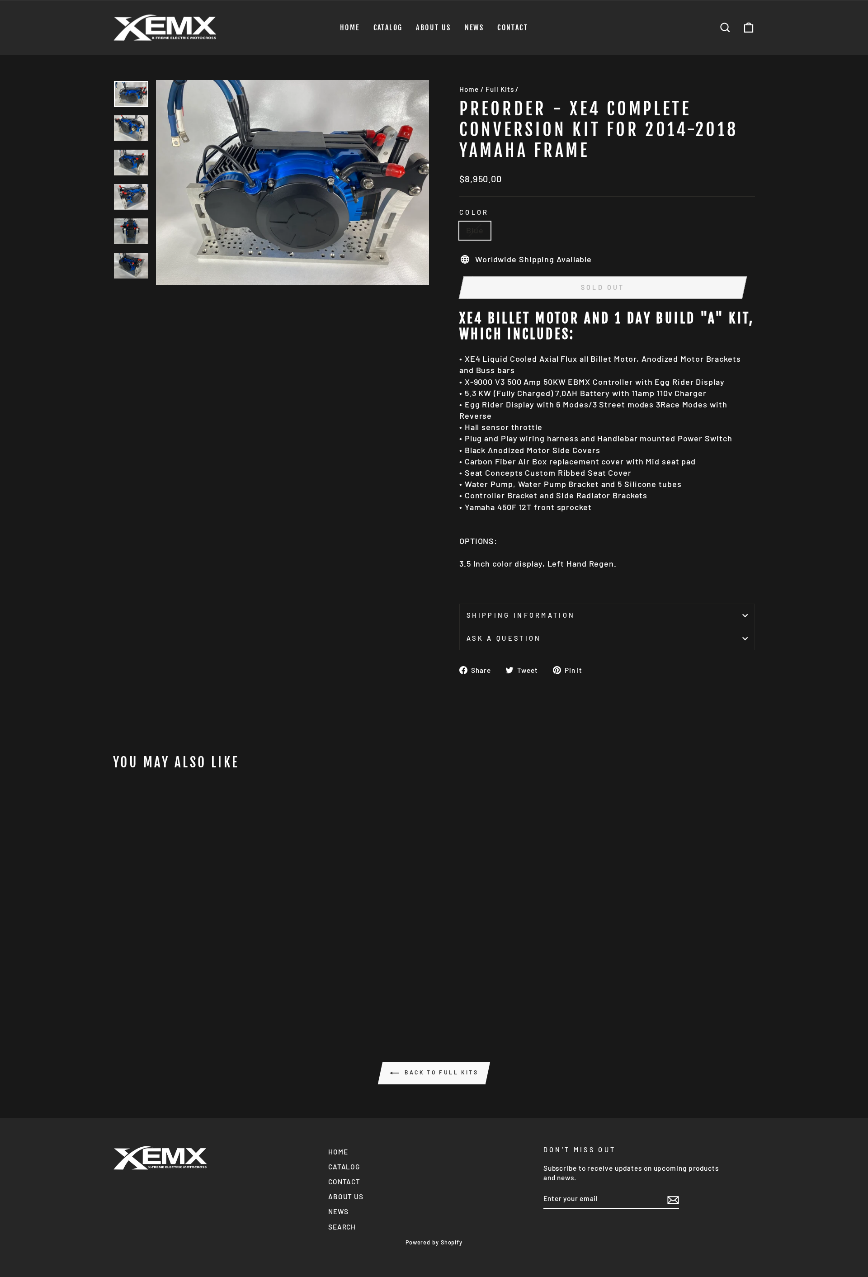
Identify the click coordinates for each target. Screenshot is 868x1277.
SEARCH (342, 1227)
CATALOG (388, 27)
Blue (475, 230)
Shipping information (521, 615)
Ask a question (504, 638)
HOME (350, 27)
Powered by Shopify (434, 1242)
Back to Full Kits (440, 1072)
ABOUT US (433, 27)
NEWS (474, 27)
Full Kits (500, 89)
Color (474, 212)
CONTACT (512, 27)
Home (469, 89)
